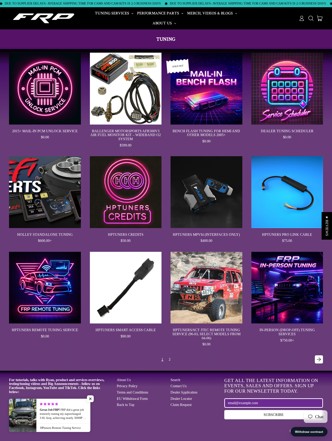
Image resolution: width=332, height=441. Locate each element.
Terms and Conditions (132, 392)
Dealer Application (184, 392)
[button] (311, 18)
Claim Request (181, 405)
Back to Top (125, 405)
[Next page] (319, 359)
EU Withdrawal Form (132, 399)
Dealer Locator (181, 399)
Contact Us (179, 386)
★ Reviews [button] (327, 226)
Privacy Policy (127, 386)
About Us (124, 380)
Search (175, 380)
